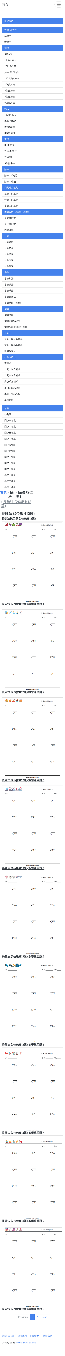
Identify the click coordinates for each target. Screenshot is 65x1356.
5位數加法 (9, 102)
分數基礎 (8, 242)
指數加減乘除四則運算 (15, 326)
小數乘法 (8, 290)
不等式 (7, 363)
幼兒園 (7, 414)
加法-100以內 (11, 72)
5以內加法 (9, 54)
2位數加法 (9, 84)
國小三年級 (10, 432)
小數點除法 (10, 296)
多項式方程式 (11, 381)
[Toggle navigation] (58, 4)
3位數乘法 (9, 163)
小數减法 (8, 284)
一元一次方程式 (12, 369)
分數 (6, 236)
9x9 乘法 (9, 145)
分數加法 (8, 248)
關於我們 (34, 1335)
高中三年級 (10, 487)
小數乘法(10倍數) (13, 302)
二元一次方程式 (12, 375)
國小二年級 (10, 426)
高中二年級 (10, 481)
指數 (6, 308)
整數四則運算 (11, 193)
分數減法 (8, 254)
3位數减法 (9, 133)
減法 (6, 108)
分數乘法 (8, 260)
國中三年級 (10, 469)
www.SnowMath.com (26, 1342)
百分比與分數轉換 (13, 339)
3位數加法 (9, 90)
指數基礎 (8, 314)
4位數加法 (9, 96)
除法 (6, 169)
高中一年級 (10, 475)
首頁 (5, 4)
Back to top (8, 1335)
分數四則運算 (11, 199)
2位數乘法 (9, 157)
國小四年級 (10, 438)
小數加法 (8, 278)
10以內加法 (10, 60)
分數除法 (8, 266)
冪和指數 (8, 399)
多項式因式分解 (12, 387)
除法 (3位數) (10, 181)
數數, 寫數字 (10, 29)
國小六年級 (10, 450)
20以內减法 (10, 120)
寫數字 (7, 35)
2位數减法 (9, 126)
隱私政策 (22, 1335)
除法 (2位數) (10, 175)
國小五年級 (10, 444)
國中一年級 (10, 456)
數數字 (7, 42)
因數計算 (8, 230)
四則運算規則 (11, 187)
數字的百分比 (11, 351)
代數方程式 (10, 357)
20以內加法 (10, 66)
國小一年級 (10, 420)
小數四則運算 (11, 205)
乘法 (6, 139)
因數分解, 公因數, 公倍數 (16, 211)
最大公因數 (10, 217)
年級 (6, 408)
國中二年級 (10, 462)
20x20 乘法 (10, 151)
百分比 (7, 333)
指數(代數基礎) (12, 320)
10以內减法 (10, 114)
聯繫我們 (47, 1335)
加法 (6, 48)
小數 (6, 272)
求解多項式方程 (12, 393)
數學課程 (8, 21)
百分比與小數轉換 (13, 345)
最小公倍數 (10, 223)
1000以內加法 (11, 78)
